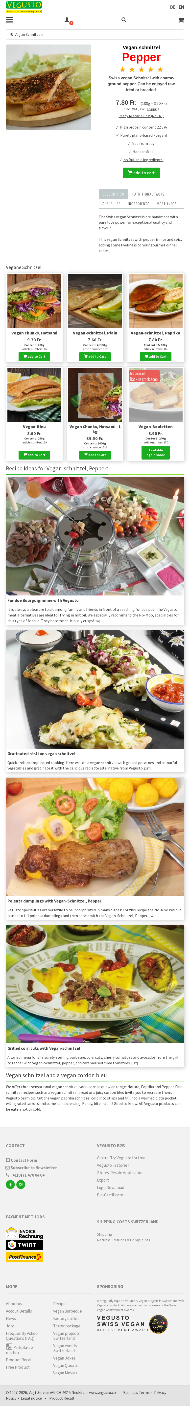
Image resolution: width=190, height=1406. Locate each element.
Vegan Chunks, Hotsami (34, 333)
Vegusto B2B (111, 1145)
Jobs (10, 1325)
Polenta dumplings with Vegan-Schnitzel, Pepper (54, 901)
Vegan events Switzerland (65, 1348)
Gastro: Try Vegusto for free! (122, 1158)
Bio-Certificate (110, 1195)
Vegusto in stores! (113, 1165)
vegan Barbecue (67, 1311)
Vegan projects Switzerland (66, 1336)
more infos (167, 203)
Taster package (66, 1325)
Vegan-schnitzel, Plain (95, 333)
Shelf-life (111, 203)
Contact (15, 1145)
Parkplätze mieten (19, 1350)
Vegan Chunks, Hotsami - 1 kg (95, 429)
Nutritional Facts (148, 194)
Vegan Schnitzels (29, 34)
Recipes (60, 1303)
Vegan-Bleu (34, 426)
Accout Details (19, 1311)
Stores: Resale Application (120, 1172)
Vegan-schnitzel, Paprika (155, 333)
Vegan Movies (65, 1372)
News (11, 1318)
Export (103, 1180)
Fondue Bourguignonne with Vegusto (43, 600)
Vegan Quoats (65, 1365)
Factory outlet (66, 1318)
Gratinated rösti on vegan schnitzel (41, 753)
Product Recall (19, 1359)
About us (14, 1303)
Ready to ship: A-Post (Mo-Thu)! (141, 116)
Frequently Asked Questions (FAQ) (22, 1336)
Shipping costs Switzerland (128, 1222)
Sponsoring (110, 1286)
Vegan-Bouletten (156, 426)
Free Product (18, 1367)
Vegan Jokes (64, 1358)
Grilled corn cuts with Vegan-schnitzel (43, 1048)
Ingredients (138, 203)
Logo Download (110, 1187)
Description (113, 194)
